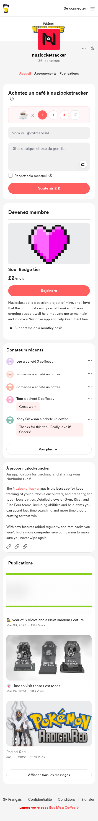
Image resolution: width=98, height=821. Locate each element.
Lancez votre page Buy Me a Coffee (47, 807)
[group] (49, 277)
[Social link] (8, 546)
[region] (49, 141)
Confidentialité (40, 799)
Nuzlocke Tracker (26, 488)
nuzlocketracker (49, 55)
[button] (92, 9)
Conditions (66, 799)
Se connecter (75, 8)
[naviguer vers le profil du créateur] (49, 39)
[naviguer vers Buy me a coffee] (6, 8)
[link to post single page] (49, 599)
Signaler (88, 799)
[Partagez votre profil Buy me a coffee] (92, 48)
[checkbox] (27, 176)
